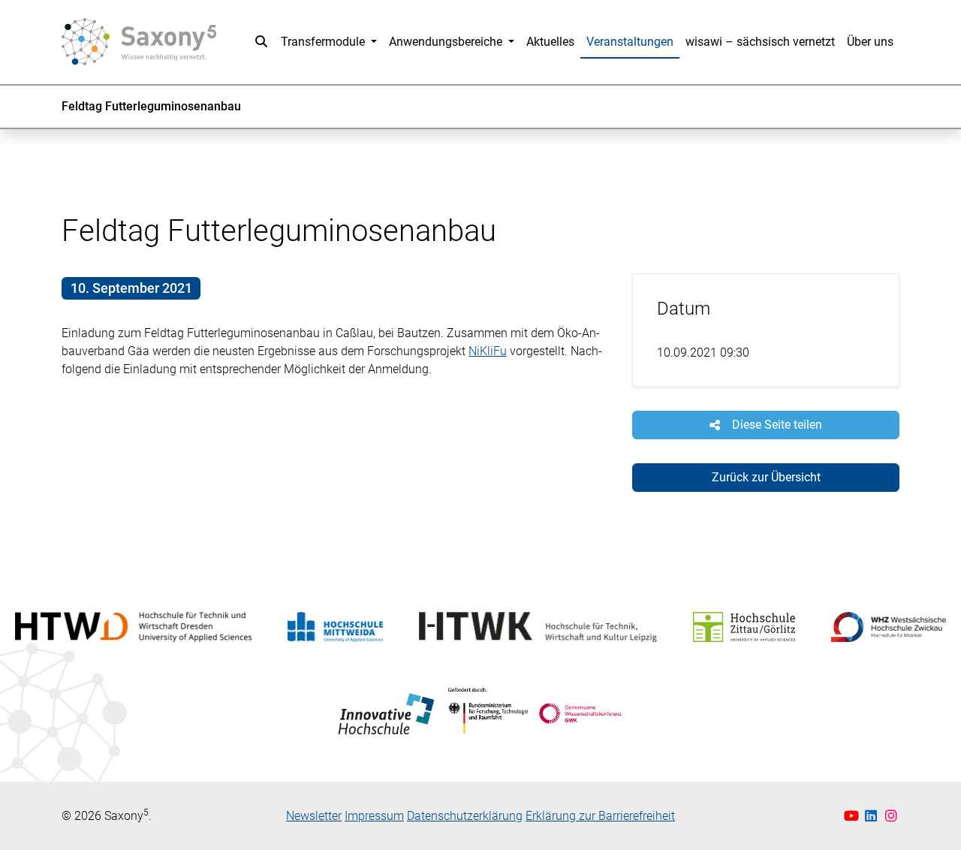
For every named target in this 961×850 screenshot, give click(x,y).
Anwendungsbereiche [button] (447, 42)
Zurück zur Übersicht (766, 477)
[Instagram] (891, 816)
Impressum (374, 816)
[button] (261, 42)
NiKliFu (487, 351)
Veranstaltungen (629, 42)
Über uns (870, 42)
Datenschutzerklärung (465, 816)
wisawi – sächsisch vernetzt (760, 42)
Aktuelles (550, 42)
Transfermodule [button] (324, 42)
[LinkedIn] (873, 816)
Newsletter (314, 816)
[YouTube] (853, 816)
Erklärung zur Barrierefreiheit (600, 816)
